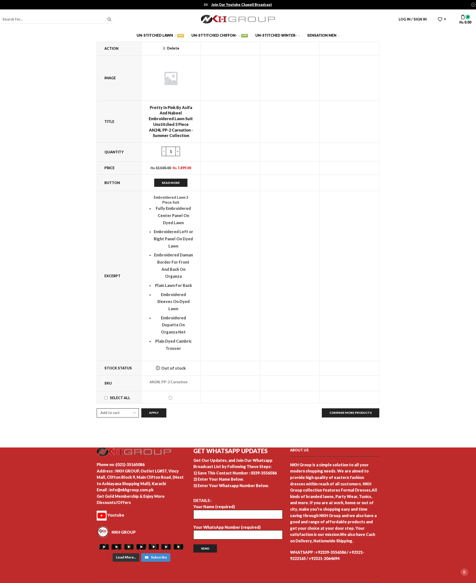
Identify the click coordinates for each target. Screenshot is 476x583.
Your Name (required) (214, 506)
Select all (120, 398)
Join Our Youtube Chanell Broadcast (241, 4)
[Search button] (109, 19)
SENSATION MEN (321, 35)
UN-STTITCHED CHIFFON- (219, 35)
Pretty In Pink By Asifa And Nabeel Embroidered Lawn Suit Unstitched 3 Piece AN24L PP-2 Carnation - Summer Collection (171, 121)
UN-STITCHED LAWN (160, 35)
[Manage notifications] (464, 572)
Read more (171, 183)
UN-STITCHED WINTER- (276, 35)
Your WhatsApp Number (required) (227, 527)
